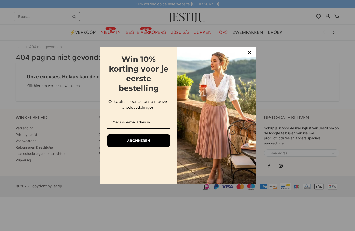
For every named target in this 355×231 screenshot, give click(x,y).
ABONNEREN (138, 140)
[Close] (250, 52)
